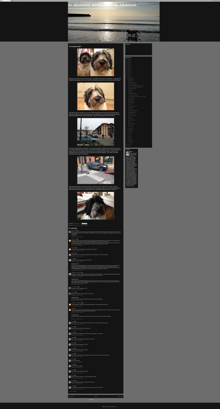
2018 (128, 71)
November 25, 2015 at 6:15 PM (77, 305)
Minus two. (130, 90)
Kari (72, 308)
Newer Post (71, 396)
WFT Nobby (73, 230)
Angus (72, 321)
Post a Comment (73, 391)
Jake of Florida (74, 286)
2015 (128, 76)
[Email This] (82, 223)
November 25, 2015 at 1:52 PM (77, 261)
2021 (128, 67)
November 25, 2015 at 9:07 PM (77, 388)
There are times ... (131, 102)
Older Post (120, 396)
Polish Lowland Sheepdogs (83, 225)
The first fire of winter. (132, 93)
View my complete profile (130, 186)
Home (96, 396)
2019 (128, 70)
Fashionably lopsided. (132, 112)
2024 (128, 62)
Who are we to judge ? (132, 115)
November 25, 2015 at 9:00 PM (77, 345)
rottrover (73, 292)
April (129, 137)
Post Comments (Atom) (98, 399)
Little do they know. (131, 98)
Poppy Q (73, 253)
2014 (128, 144)
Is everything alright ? (132, 88)
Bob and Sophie (75, 225)
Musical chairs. (131, 107)
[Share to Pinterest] (86, 223)
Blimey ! (129, 121)
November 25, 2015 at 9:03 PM (77, 372)
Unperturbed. (130, 126)
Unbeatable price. (131, 101)
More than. (130, 116)
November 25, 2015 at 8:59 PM (77, 340)
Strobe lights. (130, 80)
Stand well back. (131, 118)
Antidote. (129, 104)
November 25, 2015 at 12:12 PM (77, 256)
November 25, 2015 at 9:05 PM (77, 383)
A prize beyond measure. (132, 105)
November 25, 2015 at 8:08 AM (77, 236)
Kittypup (73, 247)
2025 (128, 60)
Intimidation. (130, 91)
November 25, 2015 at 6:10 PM (77, 300)
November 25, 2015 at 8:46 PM (77, 312)
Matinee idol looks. (131, 124)
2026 (128, 59)
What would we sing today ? (133, 110)
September (130, 129)
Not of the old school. (132, 82)
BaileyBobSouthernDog (76, 272)
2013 (128, 145)
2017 (128, 73)
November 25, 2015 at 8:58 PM (77, 335)
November (130, 79)
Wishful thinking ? (131, 113)
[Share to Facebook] (85, 223)
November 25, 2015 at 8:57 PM (77, 324)
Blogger (116, 406)
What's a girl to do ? (131, 123)
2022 (128, 65)
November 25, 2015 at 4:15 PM (77, 276)
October (130, 128)
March (129, 139)
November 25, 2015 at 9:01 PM (77, 356)
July (129, 132)
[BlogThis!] (83, 223)
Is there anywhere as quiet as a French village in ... (137, 96)
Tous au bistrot (130, 99)
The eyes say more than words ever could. (136, 85)
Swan (72, 258)
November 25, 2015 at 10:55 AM (77, 250)
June (129, 134)
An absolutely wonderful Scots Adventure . (103, 5)
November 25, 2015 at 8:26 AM (77, 245)
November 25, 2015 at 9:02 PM (77, 367)
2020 (128, 68)
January (130, 142)
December (130, 77)
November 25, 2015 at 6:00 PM (77, 295)
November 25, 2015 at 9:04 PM (77, 378)
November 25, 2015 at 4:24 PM (77, 284)
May (129, 136)
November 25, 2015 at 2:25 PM (77, 270)
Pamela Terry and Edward (76, 302)
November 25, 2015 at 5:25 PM (77, 289)
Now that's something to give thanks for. (135, 87)
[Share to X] (84, 223)
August (129, 131)
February (130, 140)
